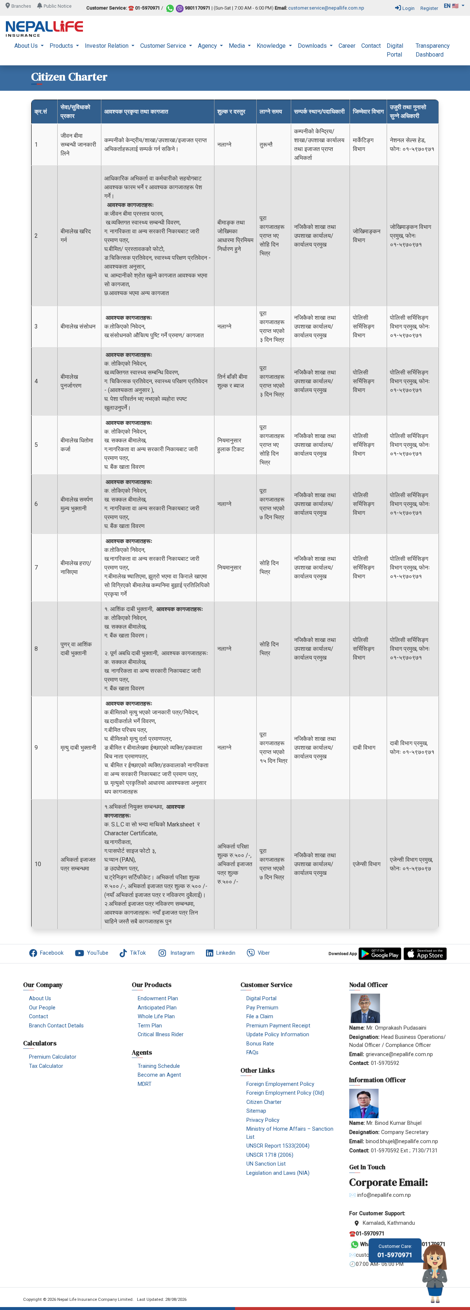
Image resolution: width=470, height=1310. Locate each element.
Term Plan (150, 1026)
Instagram (182, 953)
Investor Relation (107, 45)
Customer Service (164, 45)
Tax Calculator (46, 1066)
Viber (264, 953)
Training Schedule (159, 1066)
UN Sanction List (266, 1164)
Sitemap (256, 1111)
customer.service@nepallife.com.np (326, 8)
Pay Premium (262, 1008)
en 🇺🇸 (452, 6)
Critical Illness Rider (161, 1034)
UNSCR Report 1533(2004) (278, 1146)
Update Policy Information (277, 1034)
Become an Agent (159, 1075)
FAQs (252, 1052)
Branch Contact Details (56, 1026)
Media (237, 45)
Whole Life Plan (156, 1016)
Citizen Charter (264, 1102)
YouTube (97, 953)
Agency (208, 45)
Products (62, 45)
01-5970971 (395, 1251)
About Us (26, 45)
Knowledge (272, 45)
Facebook (52, 953)
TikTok (138, 953)
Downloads (313, 45)
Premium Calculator (52, 1057)
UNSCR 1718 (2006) (269, 1155)
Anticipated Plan (157, 1008)
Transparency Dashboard (433, 50)
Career (347, 45)
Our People (42, 1008)
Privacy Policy (262, 1120)
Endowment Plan (158, 998)
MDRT (145, 1084)
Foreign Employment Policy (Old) (285, 1093)
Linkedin (225, 953)
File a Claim (259, 1016)
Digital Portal (395, 50)
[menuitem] (29, 50)
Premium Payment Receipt (278, 1026)
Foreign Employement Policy (280, 1084)
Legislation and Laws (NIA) (278, 1173)
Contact (371, 45)
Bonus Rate (260, 1044)
